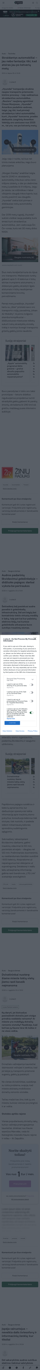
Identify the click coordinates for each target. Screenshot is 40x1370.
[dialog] (20, 685)
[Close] (36, 639)
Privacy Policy (32, 731)
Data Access (20, 731)
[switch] (31, 685)
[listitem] (20, 679)
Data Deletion (7, 731)
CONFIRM (12, 723)
